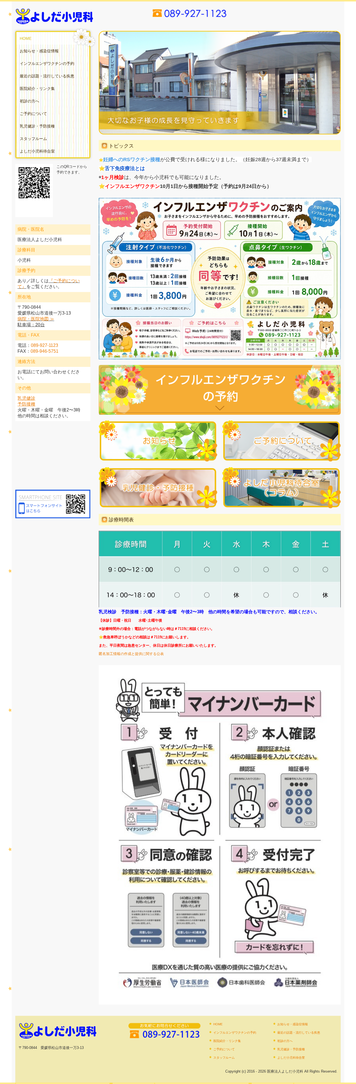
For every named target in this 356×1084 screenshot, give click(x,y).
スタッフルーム (33, 138)
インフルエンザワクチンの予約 (47, 63)
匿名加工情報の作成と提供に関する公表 (131, 654)
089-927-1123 (44, 345)
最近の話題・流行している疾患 (47, 76)
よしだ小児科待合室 (37, 151)
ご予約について (33, 113)
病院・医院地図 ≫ (36, 319)
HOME (25, 38)
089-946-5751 (44, 351)
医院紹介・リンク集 (37, 88)
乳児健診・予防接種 (37, 126)
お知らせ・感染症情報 (39, 51)
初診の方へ (29, 101)
